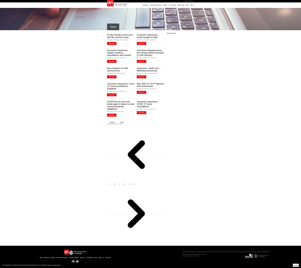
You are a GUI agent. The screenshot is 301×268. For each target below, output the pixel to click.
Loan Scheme (172, 5)
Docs (191, 5)
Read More (112, 43)
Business (145, 5)
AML (187, 5)
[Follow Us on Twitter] (77, 261)
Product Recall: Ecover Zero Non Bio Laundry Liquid (120, 36)
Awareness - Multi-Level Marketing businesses (148, 69)
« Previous (112, 122)
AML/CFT (82, 257)
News (95, 257)
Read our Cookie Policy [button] (54, 265)
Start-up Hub (181, 5)
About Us (186, 1)
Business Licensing (49, 257)
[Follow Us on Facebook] (73, 261)
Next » (122, 122)
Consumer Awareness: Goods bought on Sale (147, 36)
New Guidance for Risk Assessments (117, 69)
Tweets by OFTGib (171, 33)
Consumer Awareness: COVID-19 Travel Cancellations (147, 104)
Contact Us (191, 1)
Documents (90, 257)
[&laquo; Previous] (136, 154)
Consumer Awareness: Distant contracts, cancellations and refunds (119, 52)
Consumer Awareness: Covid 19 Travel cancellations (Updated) (120, 86)
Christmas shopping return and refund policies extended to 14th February (150, 52)
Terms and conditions (201, 254)
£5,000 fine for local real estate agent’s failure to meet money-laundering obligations (120, 105)
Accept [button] (296, 265)
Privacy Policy (185, 254)
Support (165, 5)
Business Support (74, 257)
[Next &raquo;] (136, 213)
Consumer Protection (155, 5)
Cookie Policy (192, 254)
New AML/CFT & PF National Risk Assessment (150, 85)
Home (41, 257)
